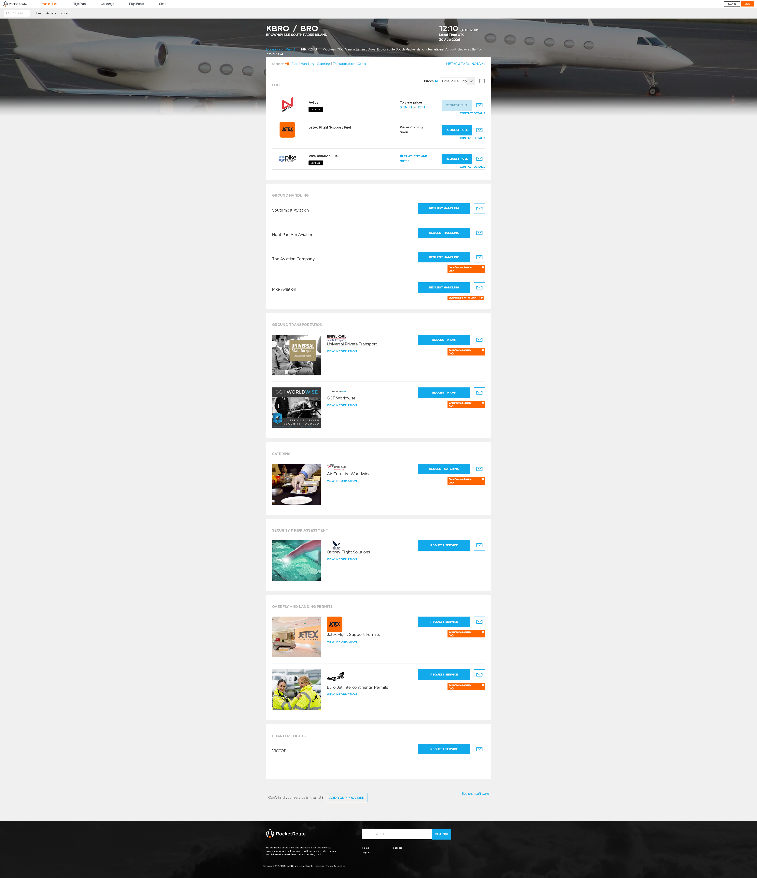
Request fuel (457, 130)
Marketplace (49, 4)
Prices (429, 81)
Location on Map (279, 49)
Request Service (444, 545)
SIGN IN (732, 4)
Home (38, 13)
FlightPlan (79, 4)
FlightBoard (136, 4)
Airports (51, 13)
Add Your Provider (346, 798)
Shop (162, 4)
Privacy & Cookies (335, 865)
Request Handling (444, 208)
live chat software (475, 794)
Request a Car (444, 339)
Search (441, 834)
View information (342, 351)
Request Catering (444, 469)
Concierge (107, 4)
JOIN (747, 4)
